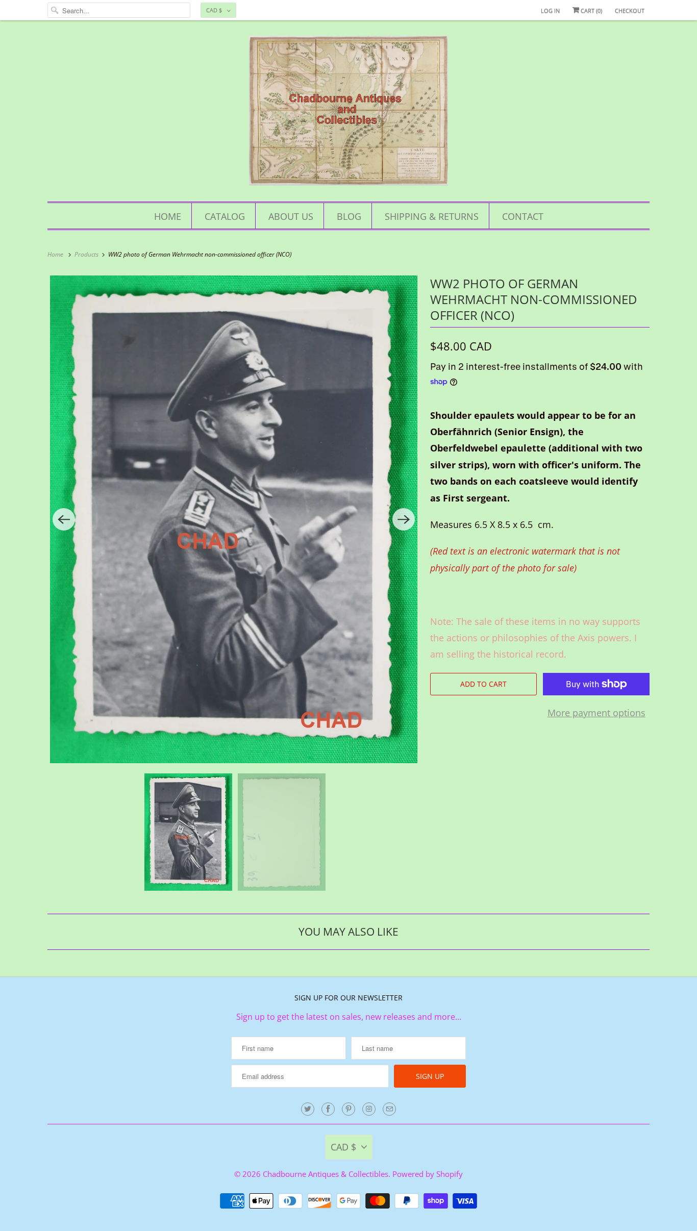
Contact (522, 216)
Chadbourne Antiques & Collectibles (325, 1174)
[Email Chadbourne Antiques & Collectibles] (389, 1109)
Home (167, 216)
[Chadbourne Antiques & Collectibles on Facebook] (328, 1109)
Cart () (590, 10)
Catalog (225, 216)
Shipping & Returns (432, 216)
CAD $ (214, 10)
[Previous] (64, 519)
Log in (550, 10)
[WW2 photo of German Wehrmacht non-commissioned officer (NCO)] (233, 519)
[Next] (403, 519)
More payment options (596, 713)
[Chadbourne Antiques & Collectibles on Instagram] (369, 1109)
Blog (349, 216)
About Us (290, 216)
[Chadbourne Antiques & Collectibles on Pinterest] (348, 1109)
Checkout (629, 10)
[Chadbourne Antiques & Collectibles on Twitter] (307, 1109)
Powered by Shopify (427, 1174)
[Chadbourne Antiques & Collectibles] (348, 113)
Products (87, 254)
